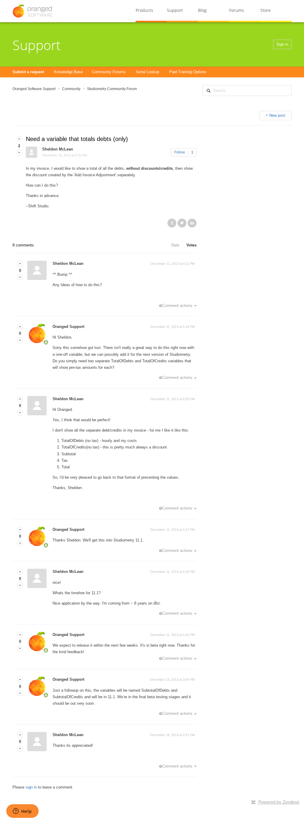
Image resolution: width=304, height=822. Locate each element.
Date (175, 245)
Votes (191, 245)
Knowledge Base (68, 72)
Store (265, 10)
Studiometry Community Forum (112, 89)
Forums (236, 10)
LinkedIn (192, 223)
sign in (31, 787)
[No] (19, 152)
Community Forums (109, 72)
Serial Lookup (147, 72)
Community (71, 89)
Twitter (182, 223)
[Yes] (19, 139)
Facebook (171, 223)
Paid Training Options (187, 72)
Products (144, 10)
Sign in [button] (282, 44)
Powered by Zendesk (279, 802)
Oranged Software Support (34, 89)
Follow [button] (179, 152)
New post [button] (277, 115)
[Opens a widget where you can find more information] (22, 811)
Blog (202, 10)
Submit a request (28, 72)
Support (175, 10)
